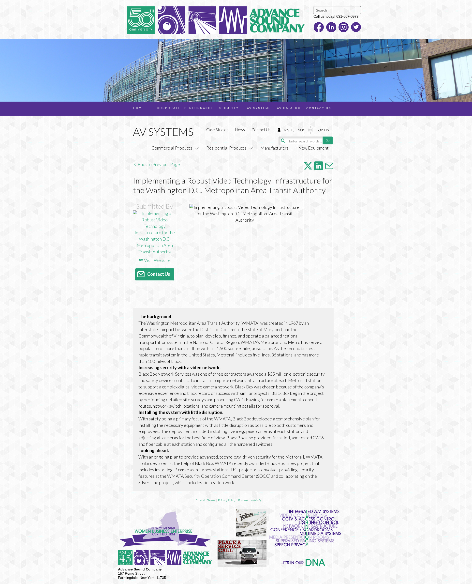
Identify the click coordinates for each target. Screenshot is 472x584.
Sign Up (323, 129)
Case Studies (217, 129)
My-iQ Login (294, 129)
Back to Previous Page (158, 164)
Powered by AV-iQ (249, 500)
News (240, 129)
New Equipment (313, 148)
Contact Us (260, 129)
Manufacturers (274, 148)
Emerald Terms (205, 500)
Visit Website (157, 260)
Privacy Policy (226, 500)
